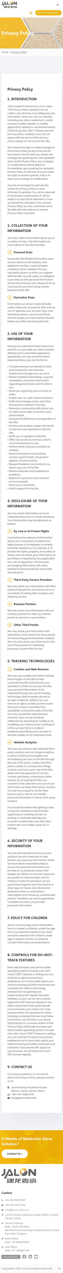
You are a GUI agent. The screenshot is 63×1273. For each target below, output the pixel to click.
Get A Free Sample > (48, 12)
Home (4, 52)
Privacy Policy (11, 1256)
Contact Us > (14, 1153)
